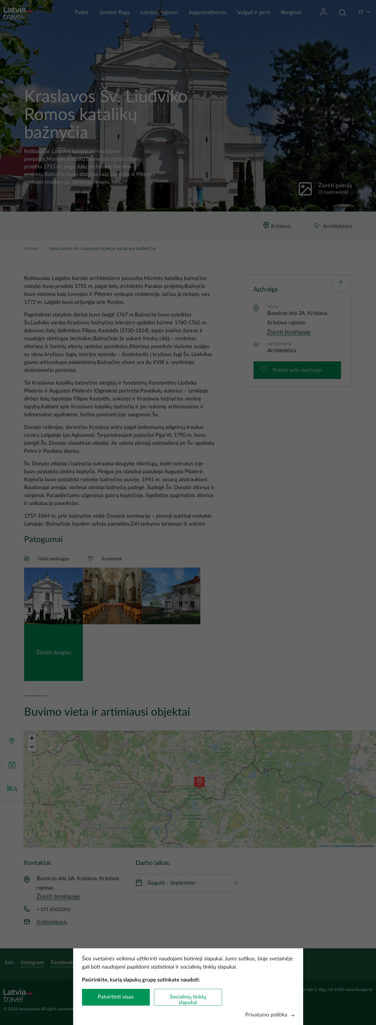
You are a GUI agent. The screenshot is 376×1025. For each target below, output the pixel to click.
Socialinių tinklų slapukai (188, 999)
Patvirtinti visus (116, 997)
